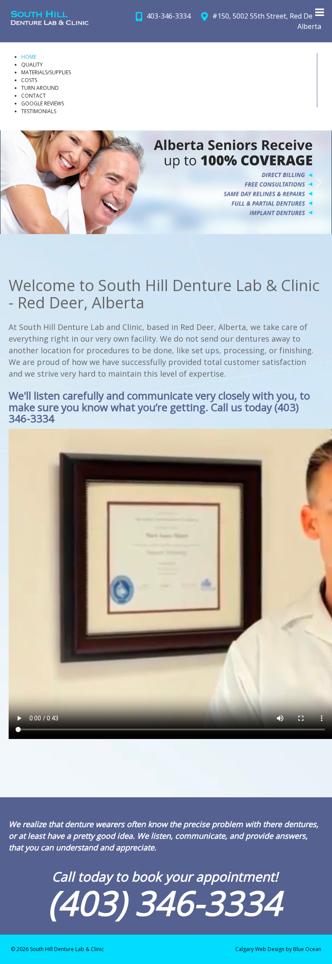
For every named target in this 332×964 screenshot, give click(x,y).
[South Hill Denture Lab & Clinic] (50, 18)
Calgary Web (250, 949)
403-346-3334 (169, 16)
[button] (13, 182)
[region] (166, 182)
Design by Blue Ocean (294, 949)
